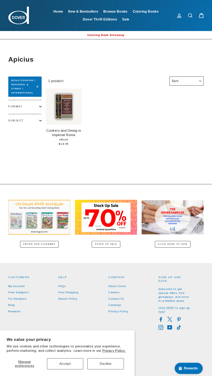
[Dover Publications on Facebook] (160, 319)
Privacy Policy (118, 311)
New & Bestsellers (83, 11)
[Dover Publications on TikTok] (178, 327)
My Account (16, 286)
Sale (125, 19)
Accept (65, 363)
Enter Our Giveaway (39, 244)
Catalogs (114, 305)
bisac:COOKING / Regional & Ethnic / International (23, 86)
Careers (114, 292)
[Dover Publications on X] (169, 319)
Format (15, 106)
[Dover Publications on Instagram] (160, 327)
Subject (16, 120)
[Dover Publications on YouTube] (169, 327)
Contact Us (116, 298)
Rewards (14, 311)
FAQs (62, 286)
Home (58, 11)
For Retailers (17, 298)
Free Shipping (68, 292)
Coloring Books (146, 11)
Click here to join (172, 244)
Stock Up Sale (106, 244)
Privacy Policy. (114, 350)
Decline (106, 363)
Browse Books (115, 11)
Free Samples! (18, 292)
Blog (11, 305)
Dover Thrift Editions (100, 19)
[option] (106, 35)
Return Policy (67, 298)
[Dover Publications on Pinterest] (178, 319)
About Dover (117, 286)
